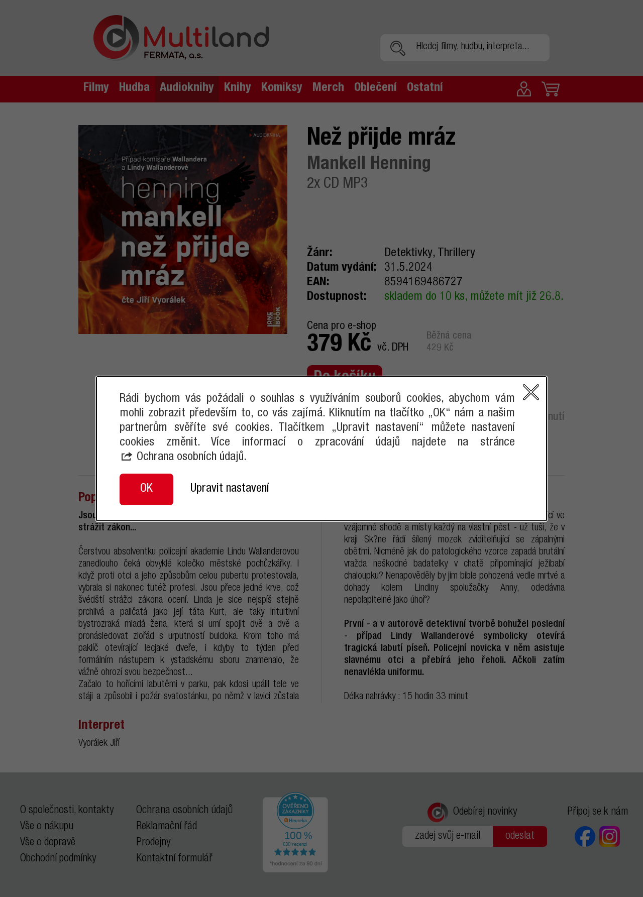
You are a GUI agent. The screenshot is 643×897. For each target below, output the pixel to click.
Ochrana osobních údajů (190, 458)
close (531, 392)
